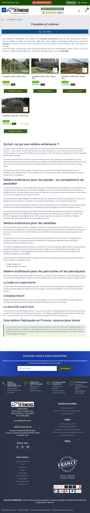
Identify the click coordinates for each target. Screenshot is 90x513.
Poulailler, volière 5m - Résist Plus (15, 116)
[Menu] (4, 10)
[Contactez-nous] (17, 3)
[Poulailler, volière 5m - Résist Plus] (15, 105)
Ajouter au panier (16, 91)
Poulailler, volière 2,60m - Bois (14, 76)
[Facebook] (17, 447)
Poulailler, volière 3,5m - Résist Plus (44, 77)
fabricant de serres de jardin (24, 332)
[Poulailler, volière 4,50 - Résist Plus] (74, 66)
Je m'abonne (65, 368)
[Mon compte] (79, 10)
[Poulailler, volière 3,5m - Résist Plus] (45, 66)
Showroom (71, 2)
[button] (51, 13)
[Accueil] (3, 20)
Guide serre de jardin (67, 435)
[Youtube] (28, 447)
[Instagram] (22, 447)
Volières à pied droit (14, 264)
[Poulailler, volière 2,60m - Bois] (15, 66)
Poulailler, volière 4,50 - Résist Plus (73, 77)
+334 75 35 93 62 (8, 3)
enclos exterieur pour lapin (40, 327)
